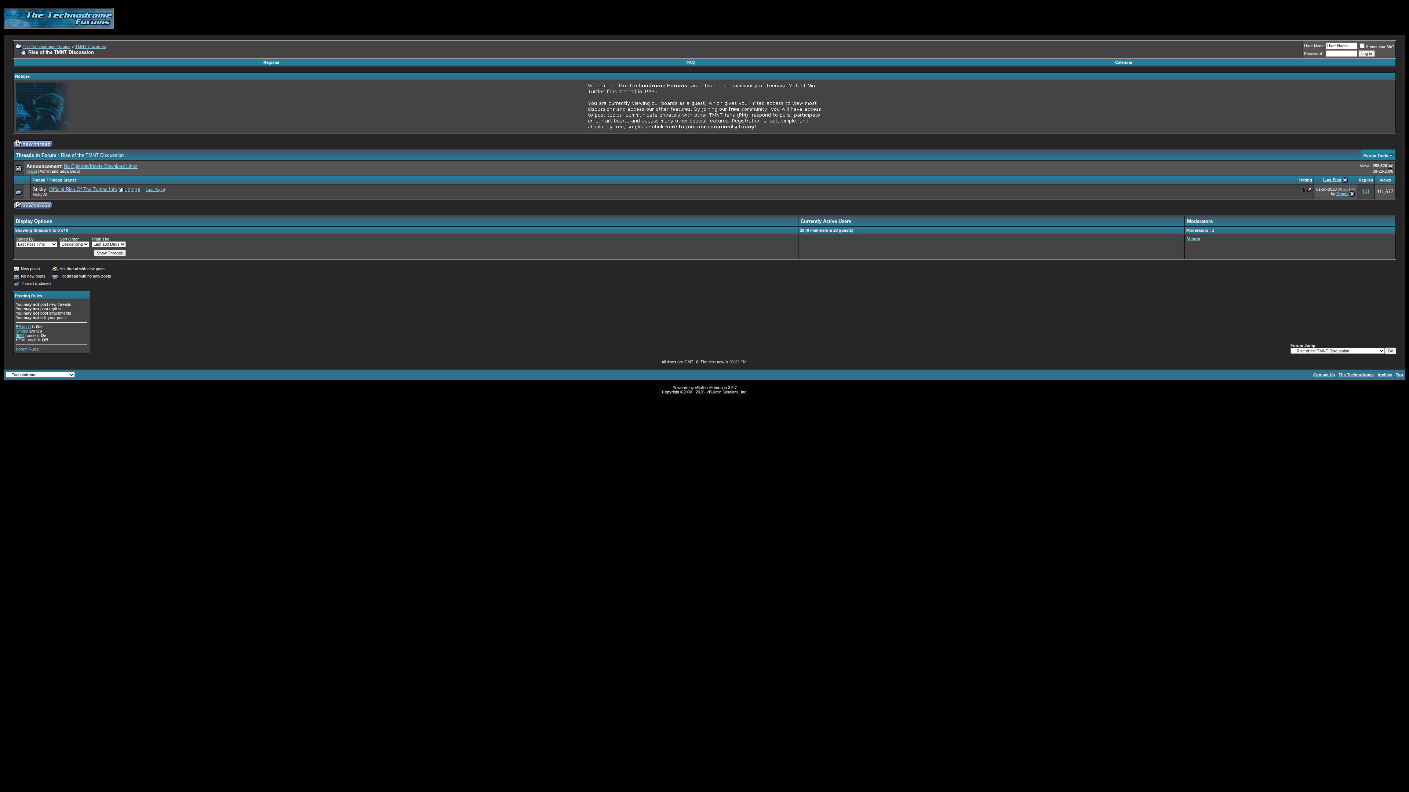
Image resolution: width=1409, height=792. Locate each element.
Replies (1366, 180)
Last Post (1332, 179)
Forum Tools (1376, 155)
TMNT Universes (90, 46)
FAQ (691, 62)
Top (1399, 375)
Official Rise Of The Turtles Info (83, 189)
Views (1385, 180)
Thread (38, 180)
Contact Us (1324, 375)
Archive (1384, 375)
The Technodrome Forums (46, 46)
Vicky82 (40, 194)
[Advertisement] (1271, 18)
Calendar (1123, 62)
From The (100, 239)
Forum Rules (27, 349)
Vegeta (1342, 193)
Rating (1305, 180)
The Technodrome (1356, 375)
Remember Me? (1380, 46)
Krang (31, 171)
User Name (1314, 46)
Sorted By (25, 239)
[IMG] (21, 335)
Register (271, 62)
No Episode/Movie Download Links (101, 166)
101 (1366, 191)
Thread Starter (62, 180)
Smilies (22, 331)
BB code (23, 326)
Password (1313, 53)
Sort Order (69, 239)
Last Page (155, 189)
